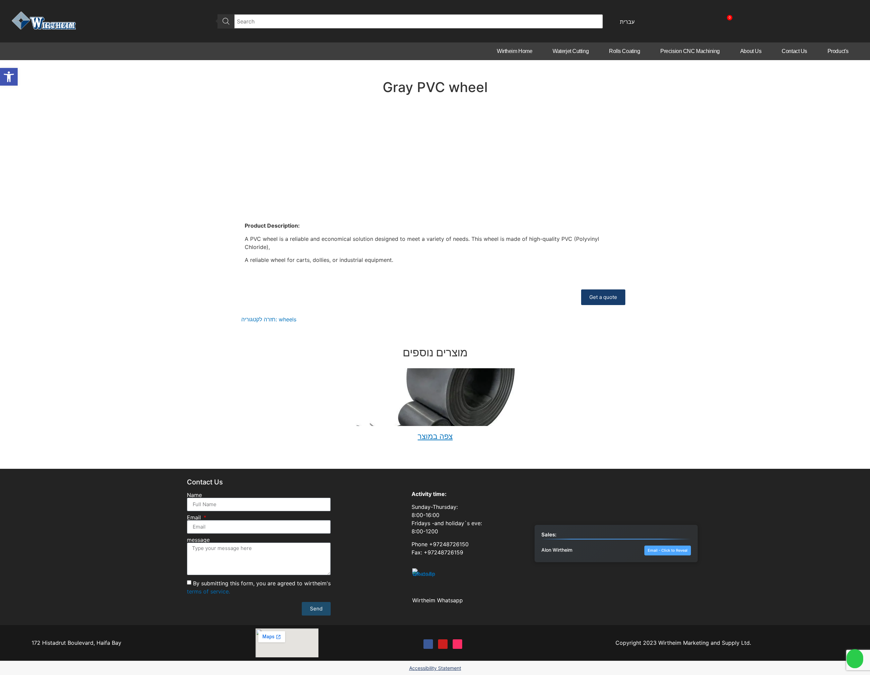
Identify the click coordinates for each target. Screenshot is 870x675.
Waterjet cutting (571, 51)
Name (194, 495)
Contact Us (794, 51)
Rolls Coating (624, 51)
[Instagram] (457, 644)
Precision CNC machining (690, 51)
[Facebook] (428, 644)
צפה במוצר (435, 436)
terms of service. (208, 591)
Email (195, 517)
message (198, 540)
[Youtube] (443, 644)
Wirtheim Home (514, 51)
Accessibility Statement (435, 668)
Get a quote (603, 297)
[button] (9, 77)
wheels (287, 319)
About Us (750, 51)
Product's (838, 51)
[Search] (226, 21)
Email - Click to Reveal (668, 550)
